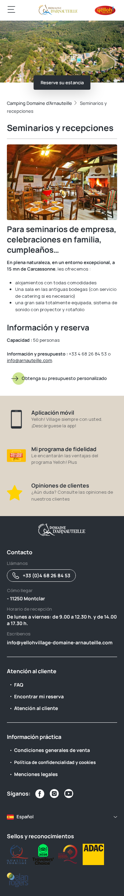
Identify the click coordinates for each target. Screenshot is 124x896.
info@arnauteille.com (29, 360)
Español (25, 816)
